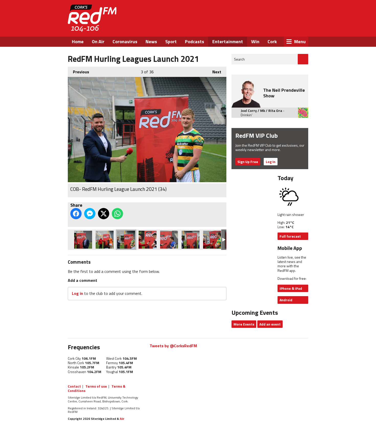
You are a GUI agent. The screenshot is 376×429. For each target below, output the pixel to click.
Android (286, 300)
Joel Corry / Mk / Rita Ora (261, 110)
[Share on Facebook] (76, 213)
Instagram (282, 28)
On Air (98, 41)
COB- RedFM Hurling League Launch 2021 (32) (169, 240)
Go (303, 59)
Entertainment (227, 41)
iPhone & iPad (291, 288)
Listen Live (275, 12)
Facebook (255, 28)
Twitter (268, 28)
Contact (74, 386)
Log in (77, 293)
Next (214, 72)
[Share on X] (103, 213)
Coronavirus (125, 41)
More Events (244, 324)
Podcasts (194, 41)
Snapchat (296, 28)
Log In (270, 161)
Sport (171, 41)
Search (239, 59)
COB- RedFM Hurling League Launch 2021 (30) (212, 240)
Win (255, 41)
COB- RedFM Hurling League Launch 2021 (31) (191, 240)
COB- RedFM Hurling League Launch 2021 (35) (105, 240)
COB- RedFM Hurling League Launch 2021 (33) (148, 240)
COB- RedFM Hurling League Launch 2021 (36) (83, 240)
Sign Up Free (247, 161)
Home (78, 41)
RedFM (92, 18)
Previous (78, 72)
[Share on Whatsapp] (117, 213)
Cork (272, 41)
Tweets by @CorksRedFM (173, 346)
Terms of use (96, 386)
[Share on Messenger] (89, 213)
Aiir (122, 418)
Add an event (270, 324)
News (151, 41)
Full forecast (290, 236)
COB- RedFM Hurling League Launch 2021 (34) (126, 240)
